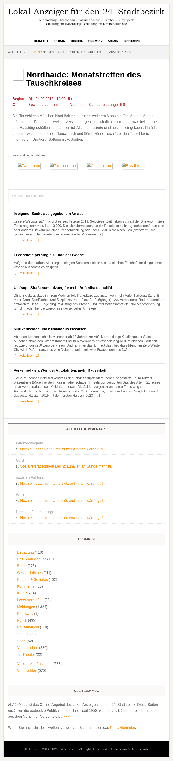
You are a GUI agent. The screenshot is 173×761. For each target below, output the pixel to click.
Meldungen (26, 607)
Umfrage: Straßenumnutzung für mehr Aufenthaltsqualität (63, 288)
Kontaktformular (122, 728)
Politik (22, 620)
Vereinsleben (27, 648)
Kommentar (26, 586)
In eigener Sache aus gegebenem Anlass (48, 214)
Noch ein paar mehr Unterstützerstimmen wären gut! (61, 449)
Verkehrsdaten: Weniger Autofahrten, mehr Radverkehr (61, 370)
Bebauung (25, 552)
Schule (22, 634)
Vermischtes (27, 671)
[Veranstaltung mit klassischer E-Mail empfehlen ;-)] (133, 165)
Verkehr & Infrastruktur (34, 664)
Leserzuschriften (30, 600)
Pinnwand (25, 614)
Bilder (22, 566)
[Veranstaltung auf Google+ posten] (101, 166)
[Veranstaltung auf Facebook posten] (66, 166)
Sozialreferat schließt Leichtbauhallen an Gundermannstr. (66, 466)
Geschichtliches (30, 573)
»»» (66, 716)
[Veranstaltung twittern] (31, 166)
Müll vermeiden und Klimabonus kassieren (50, 329)
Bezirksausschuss (31, 559)
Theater (29, 654)
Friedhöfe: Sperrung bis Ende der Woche (49, 255)
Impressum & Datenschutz (129, 749)
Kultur (22, 593)
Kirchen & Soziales (32, 580)
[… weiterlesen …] (27, 240)
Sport (21, 641)
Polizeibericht (28, 627)
